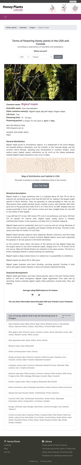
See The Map (40, 185)
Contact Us (73, 1)
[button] (9, 82)
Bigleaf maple (34, 111)
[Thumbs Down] (32, 295)
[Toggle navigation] (5, 17)
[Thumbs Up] (39, 295)
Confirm (58, 57)
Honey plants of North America (54, 445)
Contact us (33, 461)
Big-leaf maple (47, 111)
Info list (7, 452)
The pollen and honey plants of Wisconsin (58, 448)
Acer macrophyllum (29, 108)
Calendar (7, 445)
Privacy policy (46, 461)
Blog (6, 448)
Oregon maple (59, 111)
